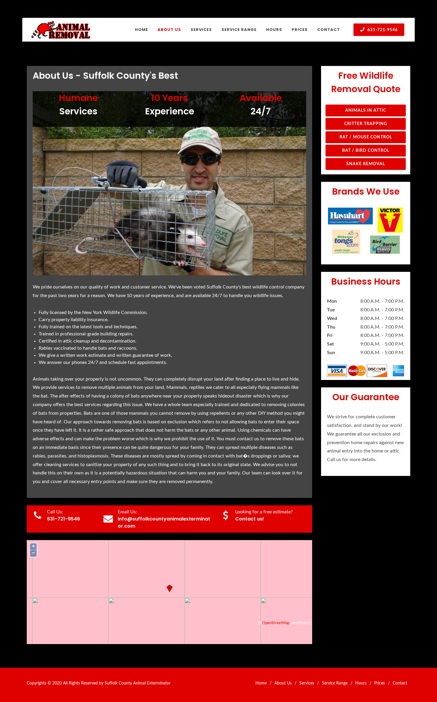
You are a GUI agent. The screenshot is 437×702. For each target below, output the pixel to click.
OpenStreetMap (276, 623)
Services (306, 683)
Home (261, 683)
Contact (400, 683)
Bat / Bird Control (365, 151)
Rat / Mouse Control (365, 137)
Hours (361, 683)
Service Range (335, 683)
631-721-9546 (382, 30)
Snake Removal (365, 164)
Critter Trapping (365, 124)
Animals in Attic (365, 110)
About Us (283, 683)
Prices (379, 683)
